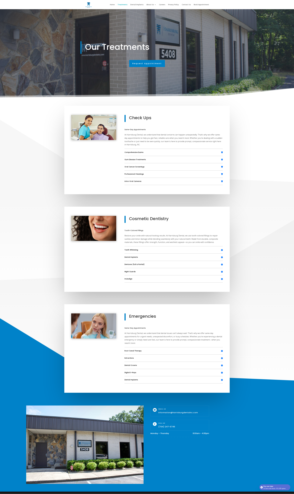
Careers (162, 5)
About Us (150, 5)
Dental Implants (136, 5)
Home (112, 5)
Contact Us (186, 5)
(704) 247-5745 (166, 426)
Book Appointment (201, 5)
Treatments (122, 5)
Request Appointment (147, 63)
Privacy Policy (173, 5)
